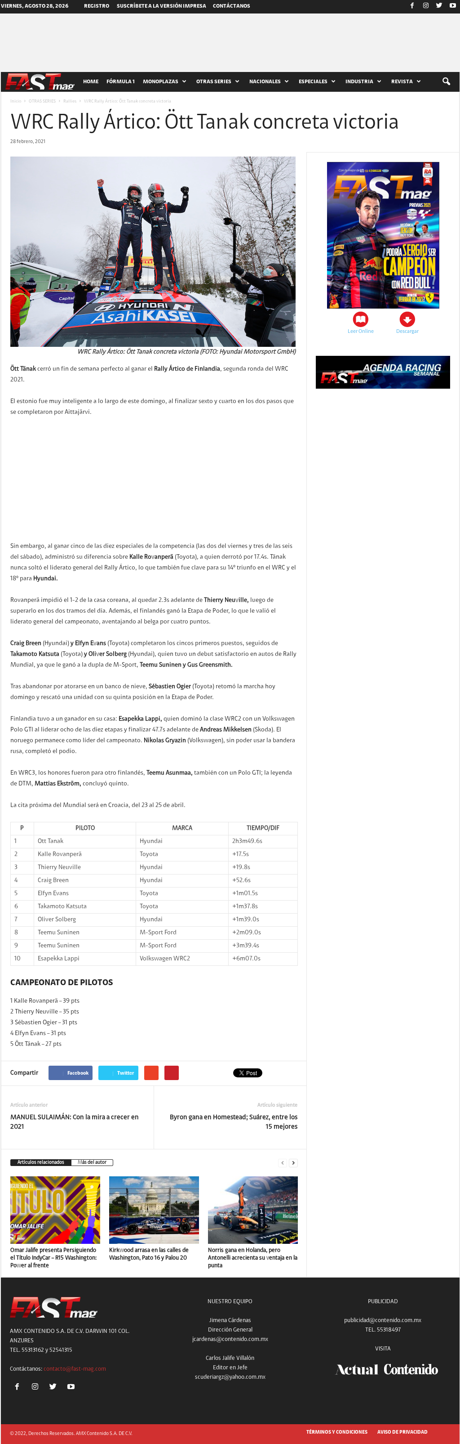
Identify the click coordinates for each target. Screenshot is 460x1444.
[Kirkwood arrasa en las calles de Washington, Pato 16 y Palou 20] (154, 1210)
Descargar (407, 331)
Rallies (69, 101)
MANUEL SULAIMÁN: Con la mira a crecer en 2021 (74, 1122)
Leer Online (361, 331)
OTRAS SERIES (42, 101)
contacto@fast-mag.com (75, 1369)
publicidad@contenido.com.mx (382, 1320)
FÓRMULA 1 (120, 82)
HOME (90, 82)
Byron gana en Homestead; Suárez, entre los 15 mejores (233, 1122)
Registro (96, 6)
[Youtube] (452, 6)
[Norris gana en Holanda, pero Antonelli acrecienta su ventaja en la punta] (253, 1210)
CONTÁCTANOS (231, 6)
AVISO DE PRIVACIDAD (402, 1432)
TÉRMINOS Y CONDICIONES (336, 1432)
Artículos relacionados (41, 1162)
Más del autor (92, 1162)
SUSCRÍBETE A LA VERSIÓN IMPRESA (161, 6)
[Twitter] (439, 6)
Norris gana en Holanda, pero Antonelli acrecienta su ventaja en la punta (252, 1258)
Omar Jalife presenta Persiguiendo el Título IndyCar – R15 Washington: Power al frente (53, 1258)
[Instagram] (425, 6)
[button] (446, 82)
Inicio (15, 101)
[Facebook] (412, 6)
